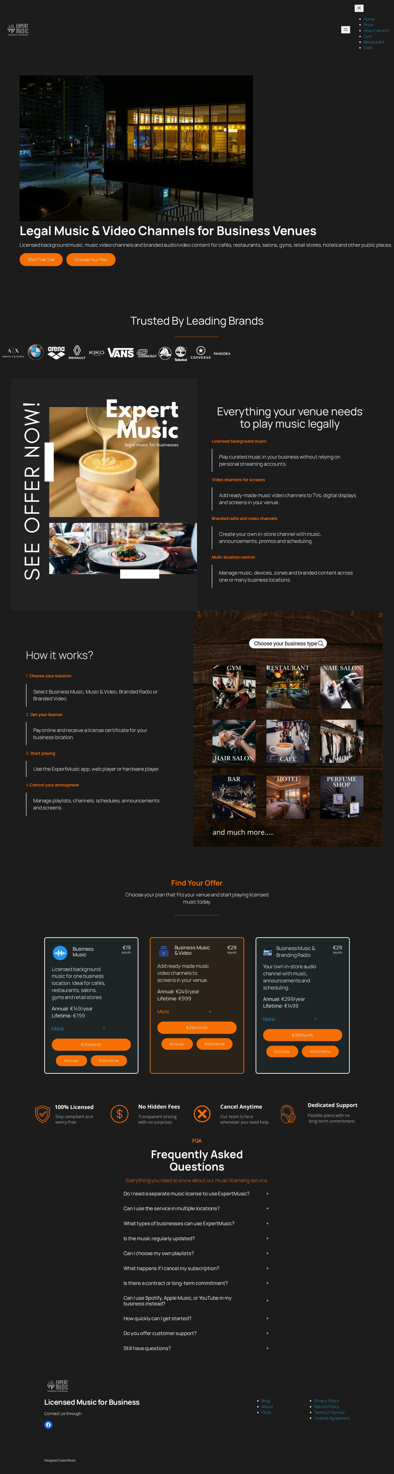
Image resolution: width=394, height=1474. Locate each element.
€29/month (197, 1027)
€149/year (71, 1060)
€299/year (282, 1051)
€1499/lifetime (320, 1051)
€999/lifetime (215, 1044)
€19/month (91, 1044)
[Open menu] (345, 29)
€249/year (177, 1044)
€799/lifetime (109, 1060)
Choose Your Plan (91, 259)
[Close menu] (359, 8)
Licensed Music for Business (92, 1402)
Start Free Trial (41, 259)
